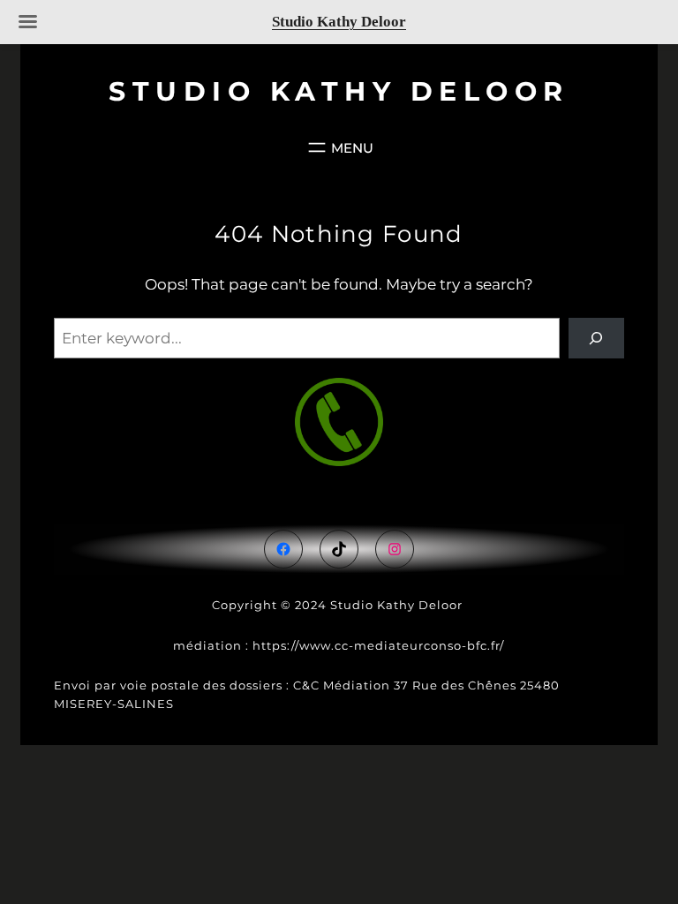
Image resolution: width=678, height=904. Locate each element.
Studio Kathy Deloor (339, 91)
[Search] (596, 338)
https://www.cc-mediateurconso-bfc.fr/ (378, 645)
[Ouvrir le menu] (339, 147)
